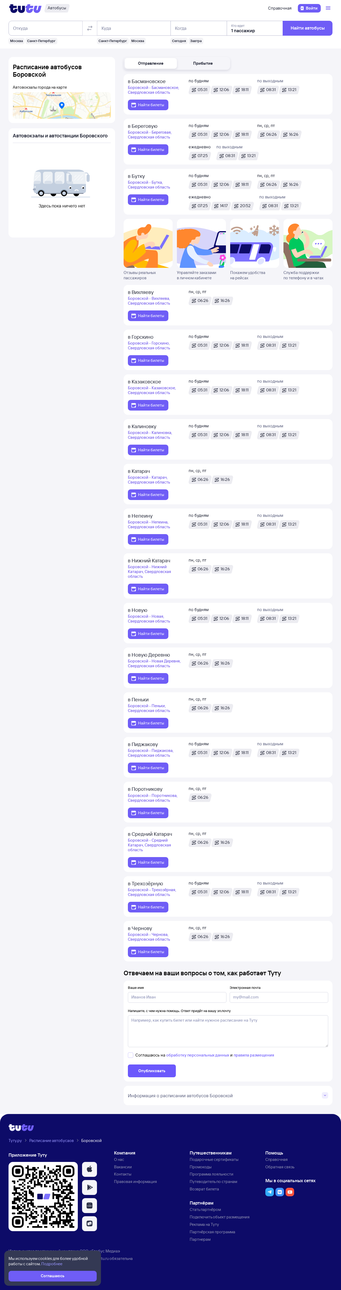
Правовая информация (135, 1181)
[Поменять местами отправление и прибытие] (89, 28)
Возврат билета (204, 1188)
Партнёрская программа (212, 1231)
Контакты (122, 1174)
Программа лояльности (211, 1174)
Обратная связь (279, 1166)
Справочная (279, 8)
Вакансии (123, 1166)
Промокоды (201, 1166)
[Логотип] (25, 8)
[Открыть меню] (328, 8)
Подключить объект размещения (220, 1216)
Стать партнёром (205, 1209)
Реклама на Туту (204, 1224)
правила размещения (254, 1055)
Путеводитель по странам (213, 1181)
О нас (119, 1159)
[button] (151, 63)
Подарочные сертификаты (214, 1159)
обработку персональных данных (197, 1055)
